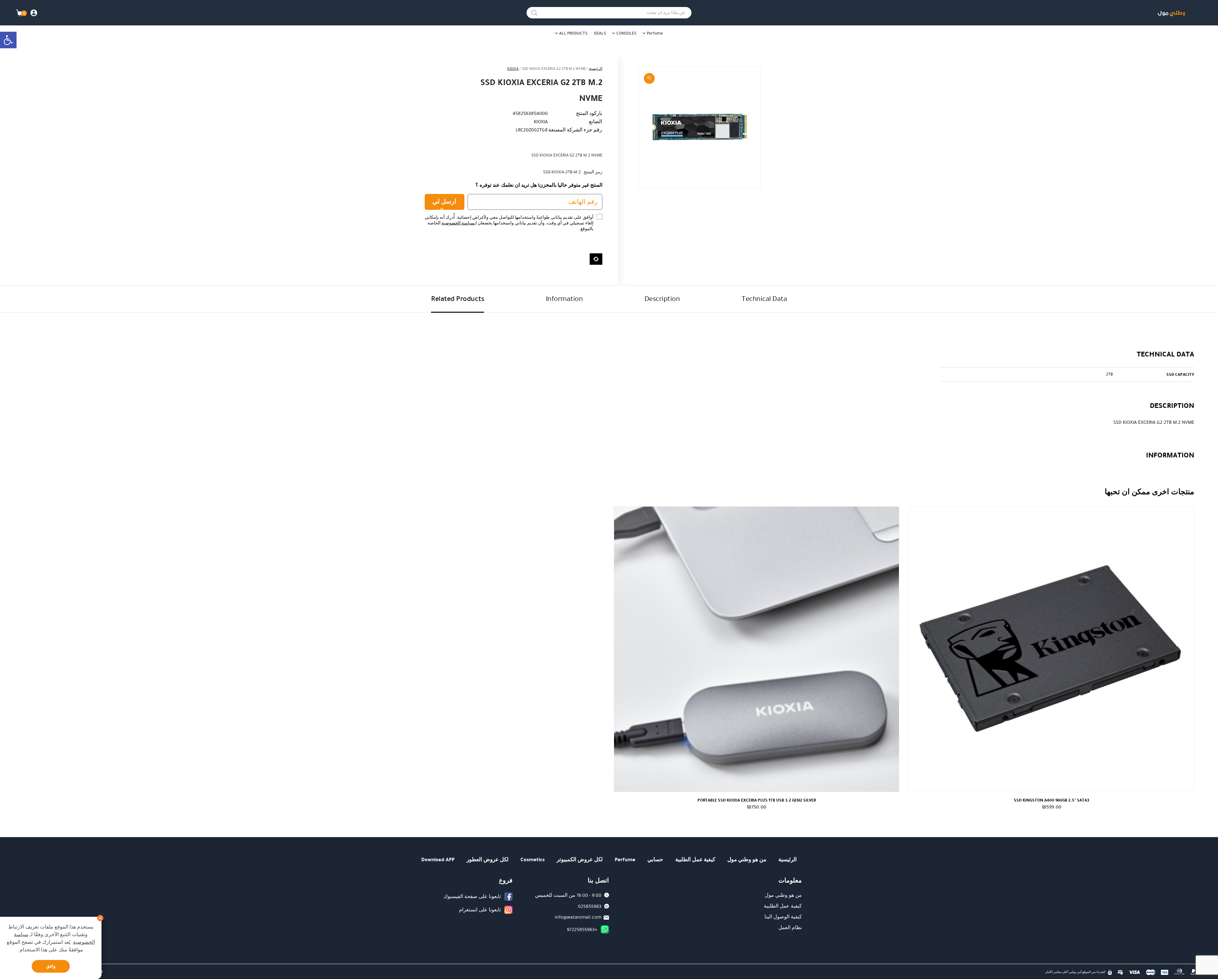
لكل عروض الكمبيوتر (580, 859)
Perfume (655, 33)
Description (662, 298)
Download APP (438, 859)
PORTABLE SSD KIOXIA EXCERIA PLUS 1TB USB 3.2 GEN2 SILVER (756, 800)
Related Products (457, 298)
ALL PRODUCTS (573, 33)
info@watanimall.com (578, 917)
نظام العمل (790, 927)
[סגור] (100, 918)
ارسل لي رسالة (444, 203)
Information (564, 298)
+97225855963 (582, 929)
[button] (8, 40)
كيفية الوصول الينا (783, 916)
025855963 (589, 906)
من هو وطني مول (746, 859)
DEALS (600, 33)
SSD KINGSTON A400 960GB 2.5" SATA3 (1051, 800)
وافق (51, 966)
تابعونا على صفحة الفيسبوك (472, 896)
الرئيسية (595, 68)
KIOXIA (513, 68)
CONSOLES (626, 33)
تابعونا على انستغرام (480, 909)
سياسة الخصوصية (458, 223)
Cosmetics (533, 859)
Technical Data (764, 298)
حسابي (655, 859)
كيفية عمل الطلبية (695, 859)
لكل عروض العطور (487, 859)
